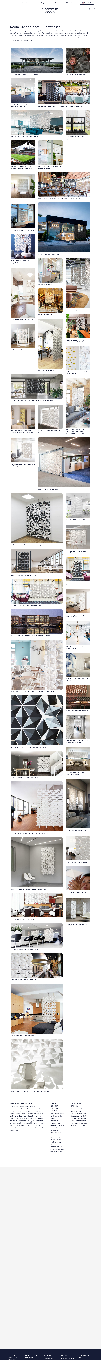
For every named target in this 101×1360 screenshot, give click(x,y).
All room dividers (48, 1358)
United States (88, 3)
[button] (6, 9)
